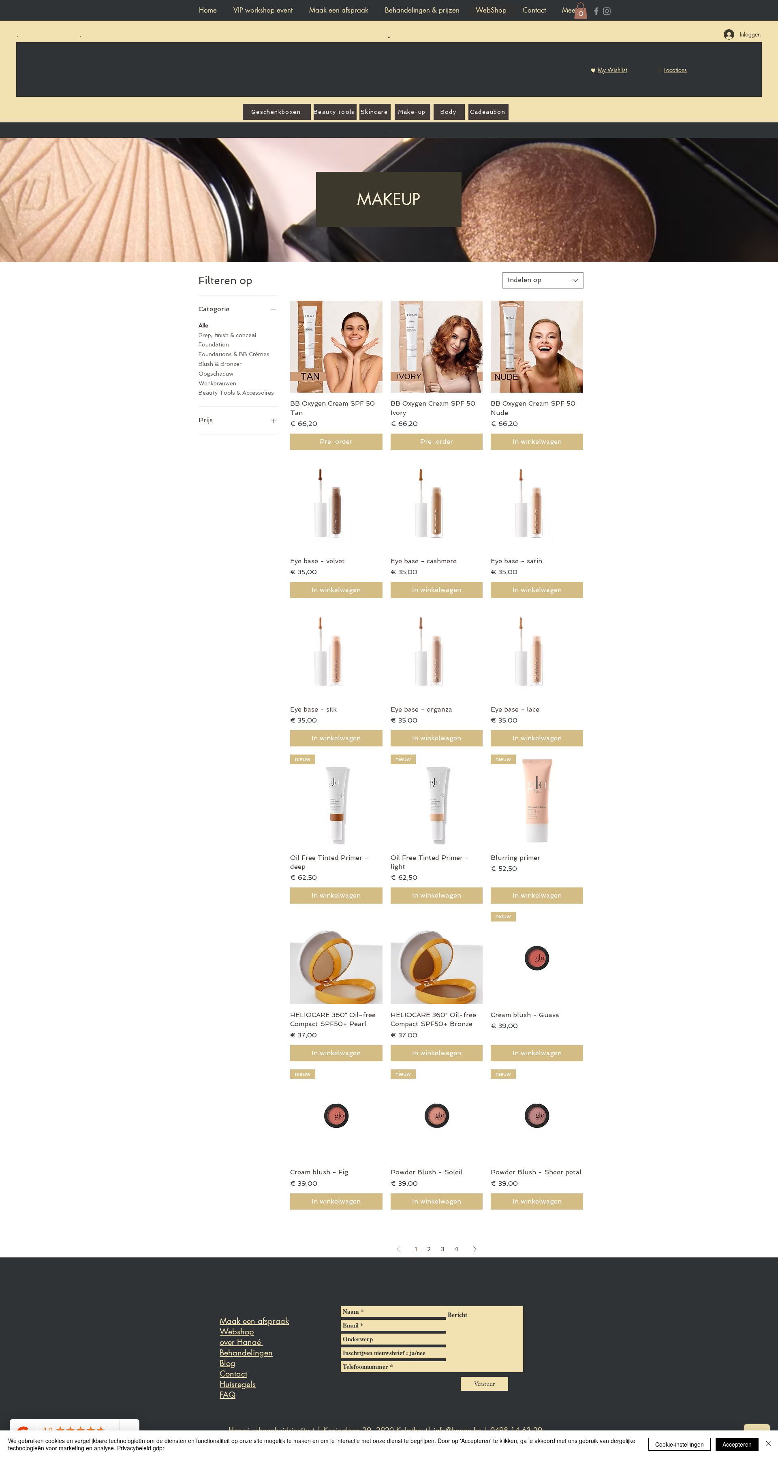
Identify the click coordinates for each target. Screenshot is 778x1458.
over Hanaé (241, 1342)
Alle (203, 325)
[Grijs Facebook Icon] (596, 11)
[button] (581, 10)
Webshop (237, 1331)
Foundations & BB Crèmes (234, 354)
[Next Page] (475, 1249)
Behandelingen (246, 1352)
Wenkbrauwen (217, 383)
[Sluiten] (768, 1444)
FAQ (227, 1395)
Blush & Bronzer (220, 364)
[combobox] (543, 280)
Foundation (214, 344)
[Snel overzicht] (336, 347)
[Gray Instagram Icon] (607, 11)
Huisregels (238, 1384)
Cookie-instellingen (679, 1444)
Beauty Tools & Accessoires (236, 392)
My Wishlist (612, 70)
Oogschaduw (216, 373)
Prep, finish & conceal (227, 335)
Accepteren (737, 1444)
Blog (227, 1363)
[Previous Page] (398, 1249)
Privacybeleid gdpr (141, 1448)
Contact (233, 1373)
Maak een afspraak (254, 1321)
